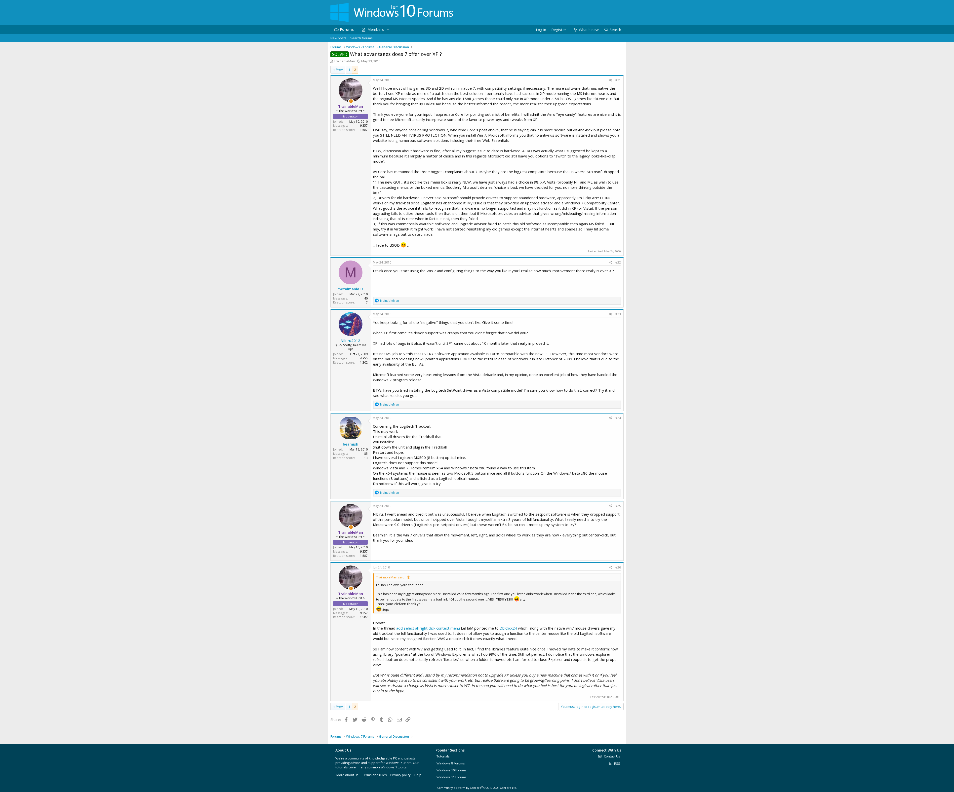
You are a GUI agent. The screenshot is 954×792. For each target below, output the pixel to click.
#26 (618, 567)
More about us (347, 775)
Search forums (361, 38)
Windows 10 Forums (452, 770)
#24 (618, 418)
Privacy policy (400, 775)
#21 (618, 80)
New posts (338, 38)
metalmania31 (350, 288)
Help (417, 775)
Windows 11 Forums (452, 777)
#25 (618, 506)
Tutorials (443, 756)
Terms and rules (374, 775)
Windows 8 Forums (451, 763)
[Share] (610, 80)
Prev (339, 69)
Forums (347, 29)
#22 (618, 262)
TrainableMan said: (390, 577)
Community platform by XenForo (477, 788)
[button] (387, 29)
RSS (616, 763)
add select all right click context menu (428, 628)
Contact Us (611, 756)
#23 (618, 314)
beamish (350, 444)
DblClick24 (508, 628)
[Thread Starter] (351, 101)
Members (375, 29)
